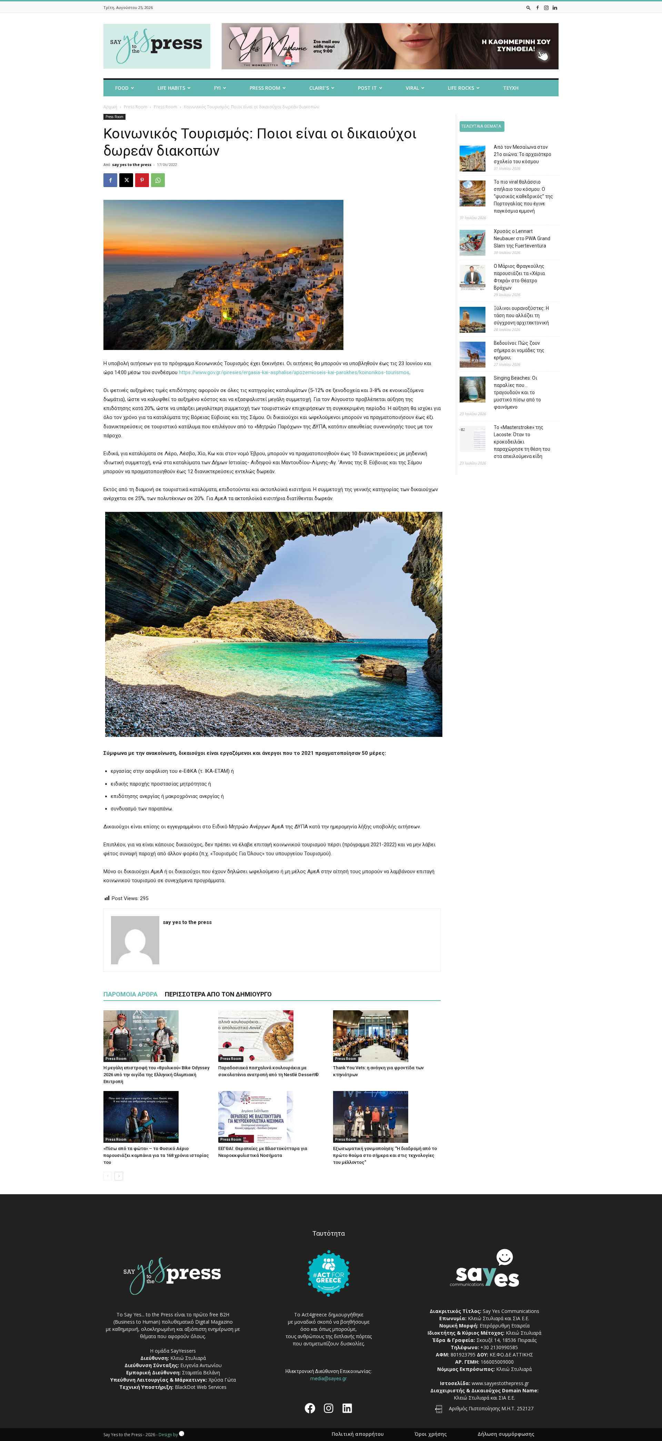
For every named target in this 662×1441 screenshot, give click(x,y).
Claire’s (319, 88)
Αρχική (110, 107)
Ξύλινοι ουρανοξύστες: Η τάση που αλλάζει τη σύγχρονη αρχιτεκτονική (521, 315)
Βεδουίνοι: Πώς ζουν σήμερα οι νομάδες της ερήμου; (519, 350)
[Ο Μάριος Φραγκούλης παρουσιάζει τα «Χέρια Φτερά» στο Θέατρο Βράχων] (467, 279)
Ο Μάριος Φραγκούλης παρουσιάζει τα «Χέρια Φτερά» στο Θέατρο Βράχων (519, 277)
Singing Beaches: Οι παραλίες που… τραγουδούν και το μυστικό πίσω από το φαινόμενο (517, 392)
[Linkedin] (555, 7)
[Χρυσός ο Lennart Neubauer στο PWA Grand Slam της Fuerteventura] (467, 244)
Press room (265, 88)
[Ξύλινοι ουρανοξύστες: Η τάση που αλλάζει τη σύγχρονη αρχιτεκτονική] (467, 321)
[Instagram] (546, 7)
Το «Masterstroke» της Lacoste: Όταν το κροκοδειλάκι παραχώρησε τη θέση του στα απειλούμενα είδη (522, 442)
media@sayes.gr (328, 1378)
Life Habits (171, 88)
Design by (169, 1435)
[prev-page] (107, 1176)
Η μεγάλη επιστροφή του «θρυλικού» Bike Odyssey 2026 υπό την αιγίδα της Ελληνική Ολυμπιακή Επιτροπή (156, 1074)
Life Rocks (461, 88)
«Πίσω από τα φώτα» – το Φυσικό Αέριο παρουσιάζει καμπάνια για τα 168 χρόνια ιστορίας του (156, 1155)
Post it (367, 88)
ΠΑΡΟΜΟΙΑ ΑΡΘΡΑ (130, 994)
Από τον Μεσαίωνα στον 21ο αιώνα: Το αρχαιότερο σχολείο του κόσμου (522, 154)
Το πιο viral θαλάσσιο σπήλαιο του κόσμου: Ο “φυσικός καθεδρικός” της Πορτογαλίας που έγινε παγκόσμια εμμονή (523, 196)
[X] (126, 180)
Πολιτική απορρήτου (358, 1434)
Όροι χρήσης (430, 1434)
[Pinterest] (142, 180)
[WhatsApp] (158, 180)
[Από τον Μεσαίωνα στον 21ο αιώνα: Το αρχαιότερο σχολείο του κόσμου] (467, 160)
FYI (217, 88)
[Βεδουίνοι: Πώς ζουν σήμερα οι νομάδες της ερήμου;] (467, 356)
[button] (528, 7)
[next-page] (118, 1176)
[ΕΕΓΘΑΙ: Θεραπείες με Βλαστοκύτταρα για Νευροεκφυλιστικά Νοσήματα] (272, 1117)
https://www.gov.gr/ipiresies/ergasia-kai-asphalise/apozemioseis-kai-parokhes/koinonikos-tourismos (294, 372)
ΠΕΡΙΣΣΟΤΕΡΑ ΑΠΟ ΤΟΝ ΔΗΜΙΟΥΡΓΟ (218, 994)
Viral (412, 88)
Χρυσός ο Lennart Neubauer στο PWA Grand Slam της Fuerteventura (522, 238)
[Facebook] (537, 7)
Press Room (135, 107)
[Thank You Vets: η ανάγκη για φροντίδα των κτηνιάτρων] (387, 1036)
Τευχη (511, 88)
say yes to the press (131, 164)
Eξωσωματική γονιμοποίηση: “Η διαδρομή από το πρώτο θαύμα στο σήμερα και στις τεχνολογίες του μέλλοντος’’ (385, 1155)
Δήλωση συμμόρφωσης (506, 1434)
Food (122, 88)
